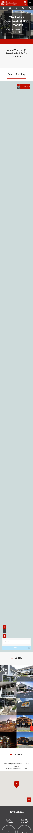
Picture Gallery (17, 8)
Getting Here (10, 8)
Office (22, 648)
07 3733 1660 (30, 8)
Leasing (23, 8)
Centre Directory (4, 8)
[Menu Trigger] (30, 3)
